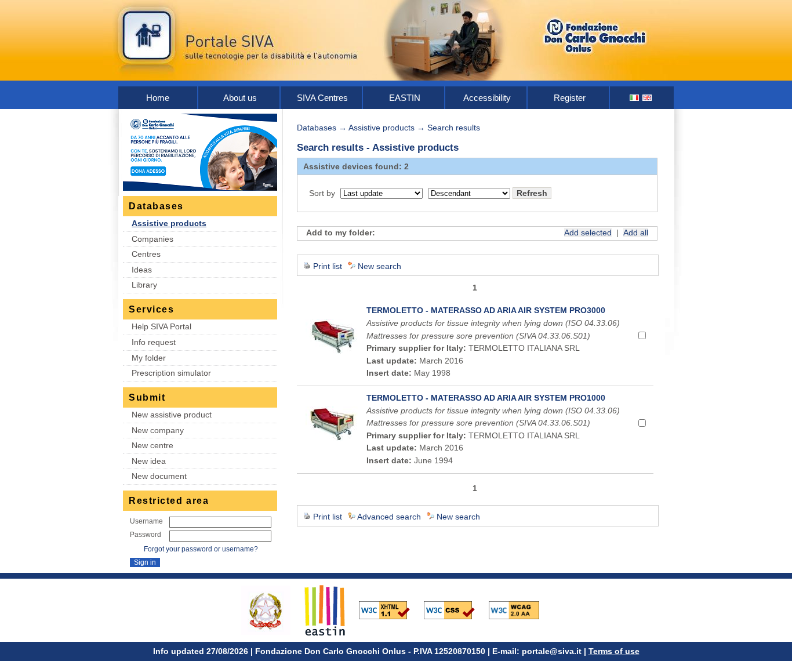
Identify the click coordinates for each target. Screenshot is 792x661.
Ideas (142, 269)
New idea (149, 461)
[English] (647, 97)
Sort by (322, 193)
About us (240, 98)
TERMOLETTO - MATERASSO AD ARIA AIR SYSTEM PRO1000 (485, 397)
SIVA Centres (322, 98)
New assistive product (172, 414)
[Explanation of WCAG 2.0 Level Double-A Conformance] (520, 609)
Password (145, 534)
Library (144, 284)
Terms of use (614, 651)
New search (379, 266)
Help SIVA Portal (161, 326)
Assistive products (169, 223)
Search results (453, 127)
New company (158, 430)
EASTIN (404, 98)
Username (146, 521)
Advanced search (389, 516)
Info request (154, 342)
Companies (152, 239)
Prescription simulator (171, 372)
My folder (149, 357)
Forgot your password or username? (201, 549)
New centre (152, 445)
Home (157, 98)
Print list (327, 266)
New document (159, 476)
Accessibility (487, 98)
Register (570, 98)
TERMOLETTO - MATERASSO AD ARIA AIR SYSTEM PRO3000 (485, 310)
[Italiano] (635, 97)
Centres (146, 254)
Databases (316, 127)
